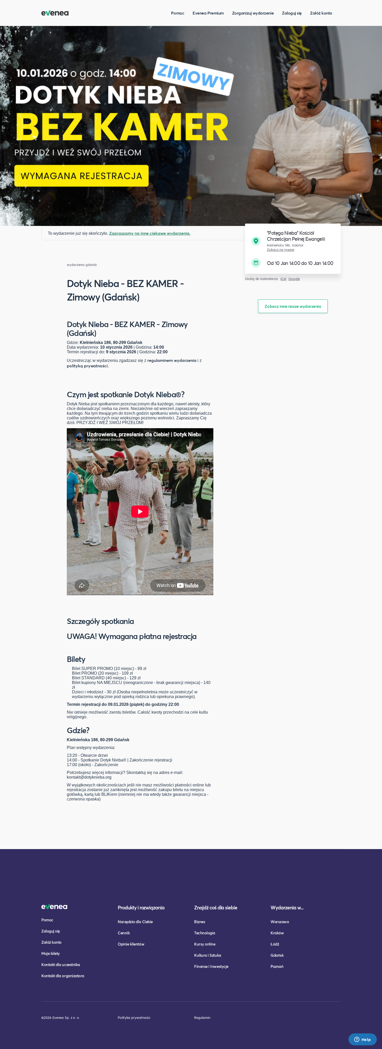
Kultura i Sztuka (207, 955)
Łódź (275, 944)
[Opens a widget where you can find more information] (362, 1039)
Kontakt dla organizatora (62, 975)
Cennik (124, 932)
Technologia (204, 932)
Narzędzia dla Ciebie (135, 921)
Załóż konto (321, 13)
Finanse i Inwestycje (211, 966)
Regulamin (202, 1017)
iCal (283, 279)
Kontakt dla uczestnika (60, 964)
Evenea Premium (208, 13)
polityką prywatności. (88, 365)
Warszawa (280, 921)
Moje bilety (50, 953)
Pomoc (177, 13)
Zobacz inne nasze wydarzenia (293, 306)
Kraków (277, 932)
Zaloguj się (292, 13)
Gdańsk (277, 955)
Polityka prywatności (134, 1017)
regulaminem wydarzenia (171, 360)
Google (294, 279)
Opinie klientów (131, 944)
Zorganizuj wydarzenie (253, 13)
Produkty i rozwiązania (141, 907)
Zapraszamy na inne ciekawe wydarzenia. (149, 233)
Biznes (199, 921)
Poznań (277, 966)
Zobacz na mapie (280, 250)
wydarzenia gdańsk (82, 265)
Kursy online (204, 944)
